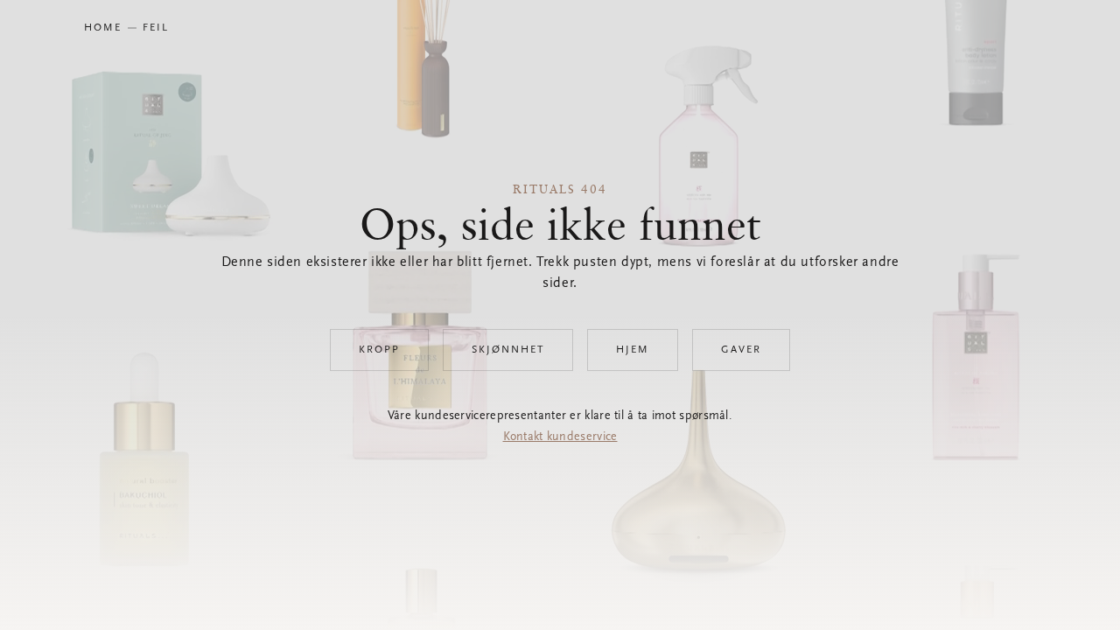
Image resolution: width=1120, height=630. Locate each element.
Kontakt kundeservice (560, 437)
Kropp (379, 350)
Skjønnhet (508, 350)
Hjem (632, 350)
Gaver (741, 350)
